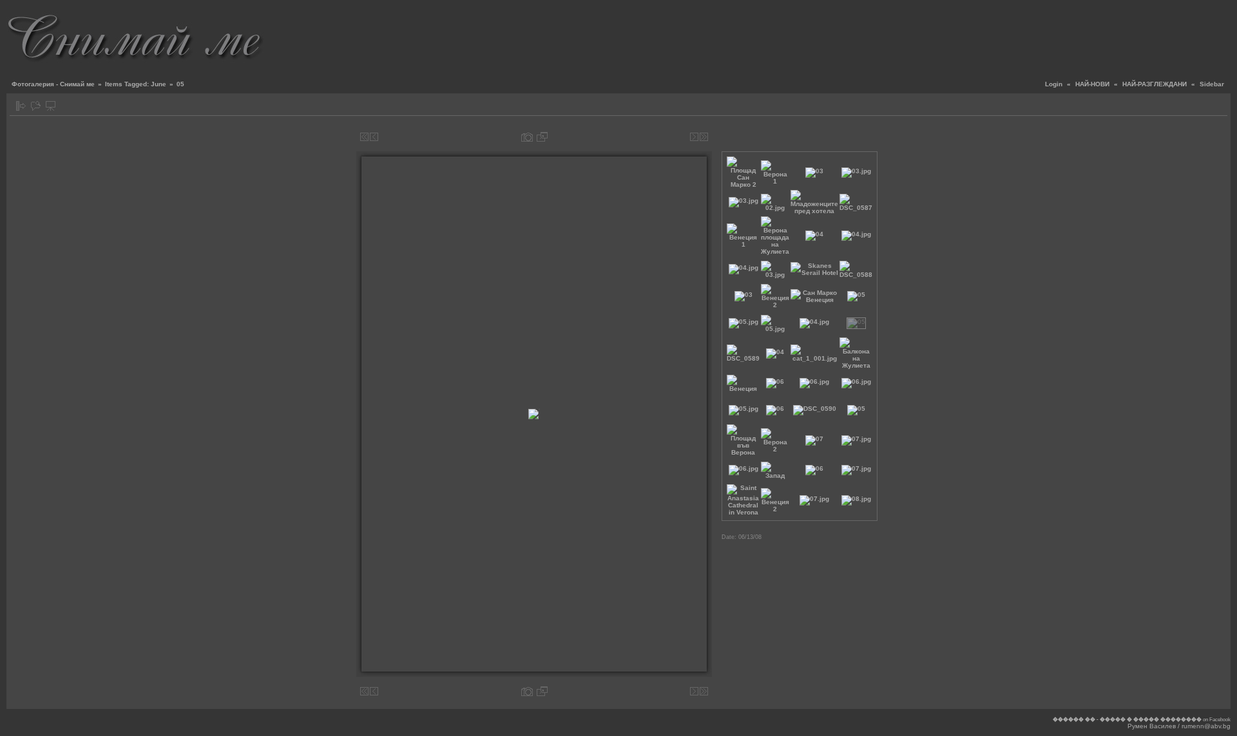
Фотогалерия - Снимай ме (53, 84)
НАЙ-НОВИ (1092, 84)
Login (1053, 84)
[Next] (694, 137)
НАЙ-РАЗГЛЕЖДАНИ (1154, 84)
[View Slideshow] (50, 106)
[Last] (704, 137)
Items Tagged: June (135, 84)
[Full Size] (542, 137)
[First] (364, 137)
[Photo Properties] (527, 137)
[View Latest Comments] (36, 106)
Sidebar (1212, 84)
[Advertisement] (996, 35)
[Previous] (374, 137)
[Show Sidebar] (21, 106)
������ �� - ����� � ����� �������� (1127, 719)
